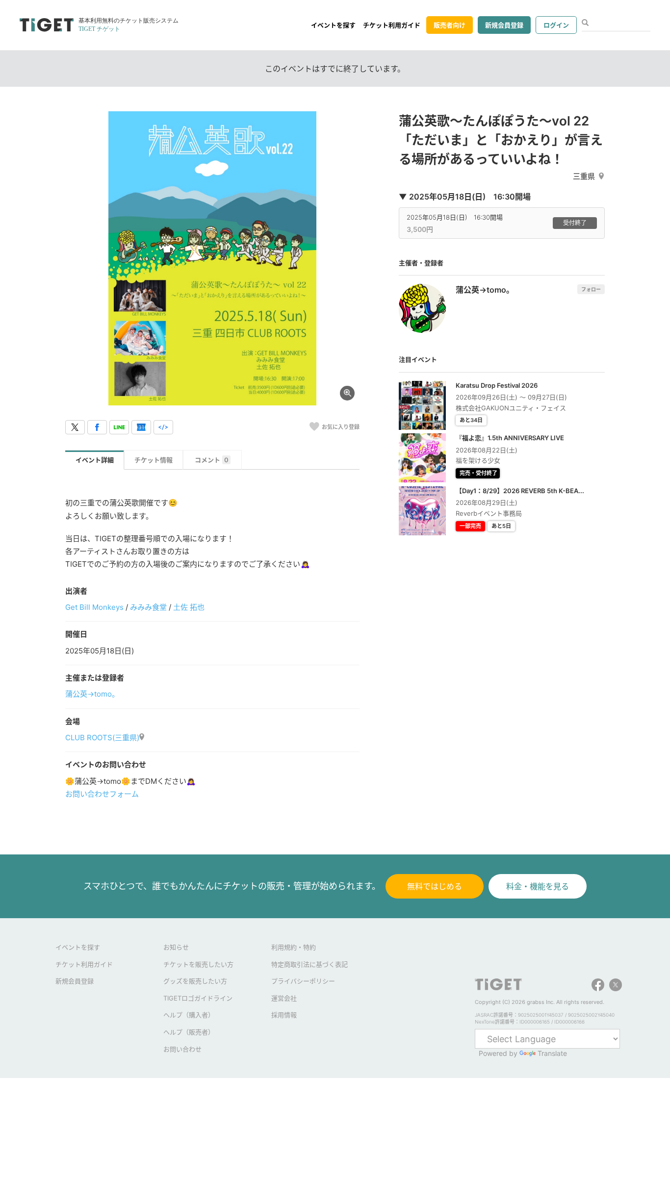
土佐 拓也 (189, 607)
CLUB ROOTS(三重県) (102, 737)
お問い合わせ (182, 1049)
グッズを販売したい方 (195, 981)
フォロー (591, 289)
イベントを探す (333, 25)
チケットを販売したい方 (198, 964)
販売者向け (449, 25)
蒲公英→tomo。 (92, 694)
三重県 (584, 176)
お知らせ (176, 947)
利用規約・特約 (293, 947)
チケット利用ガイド (391, 25)
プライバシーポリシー (303, 981)
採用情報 (284, 1015)
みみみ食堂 (148, 607)
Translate (552, 1053)
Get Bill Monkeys (94, 607)
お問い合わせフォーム (102, 794)
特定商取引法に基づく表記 (309, 964)
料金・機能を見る (537, 886)
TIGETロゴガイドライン (197, 998)
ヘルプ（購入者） (188, 1015)
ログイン (556, 25)
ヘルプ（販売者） (188, 1032)
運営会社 (284, 998)
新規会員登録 (504, 25)
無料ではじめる (434, 886)
